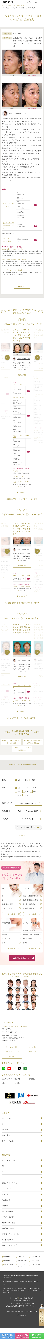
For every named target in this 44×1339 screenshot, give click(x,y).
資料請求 (11, 1056)
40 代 (27, 791)
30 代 (19, 791)
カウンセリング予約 (11, 1047)
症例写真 (21, 1256)
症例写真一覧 (11, 5)
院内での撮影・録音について (22, 1300)
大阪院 (17, 1083)
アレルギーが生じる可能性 (28, 263)
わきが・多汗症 (8, 1217)
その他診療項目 (8, 1211)
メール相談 (32, 1047)
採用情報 (7, 1260)
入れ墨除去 (6, 1200)
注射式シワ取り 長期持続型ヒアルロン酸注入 (8, 225)
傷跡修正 (5, 1205)
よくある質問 (36, 1264)
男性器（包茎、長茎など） (12, 1234)
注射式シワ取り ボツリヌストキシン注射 (22, 499)
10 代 (26, 788)
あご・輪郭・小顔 (8, 1160)
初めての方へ (22, 1260)
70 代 (27, 795)
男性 (33, 780)
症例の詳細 (22, 375)
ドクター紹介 (36, 1256)
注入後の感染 (7, 274)
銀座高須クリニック (8, 1079)
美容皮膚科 (6, 1135)
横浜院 (17, 1079)
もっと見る (11, 914)
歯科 (3, 1166)
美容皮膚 (5, 1194)
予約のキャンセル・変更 (12, 1052)
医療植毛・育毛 (8, 1228)
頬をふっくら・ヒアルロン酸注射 (21, 575)
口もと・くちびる (8, 1188)
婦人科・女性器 (8, 1239)
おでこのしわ (20, 5)
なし (19, 780)
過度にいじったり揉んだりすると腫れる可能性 (28, 265)
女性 (26, 780)
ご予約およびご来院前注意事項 (15, 1306)
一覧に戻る (22, 286)
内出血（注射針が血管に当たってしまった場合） (15, 251)
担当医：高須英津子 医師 (17, 113)
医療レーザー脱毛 (8, 1222)
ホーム (4, 5)
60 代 (19, 795)
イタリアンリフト (17, 384)
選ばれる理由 (8, 1264)
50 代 (35, 791)
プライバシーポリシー (31, 1306)
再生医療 (5, 1129)
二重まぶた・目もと (9, 1183)
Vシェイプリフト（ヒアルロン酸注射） (22, 718)
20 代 (34, 788)
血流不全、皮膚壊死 (9, 265)
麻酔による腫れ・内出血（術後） (21, 473)
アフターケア (32, 1052)
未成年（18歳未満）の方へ (26, 1298)
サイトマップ (13, 1298)
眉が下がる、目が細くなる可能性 (19, 253)
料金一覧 (7, 1256)
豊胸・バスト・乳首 (9, 1245)
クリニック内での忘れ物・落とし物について (22, 1303)
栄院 (3, 1083)
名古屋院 (32, 1079)
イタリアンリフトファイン (20, 397)
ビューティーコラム (22, 1265)
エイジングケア (8, 1118)
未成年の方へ (36, 1260)
